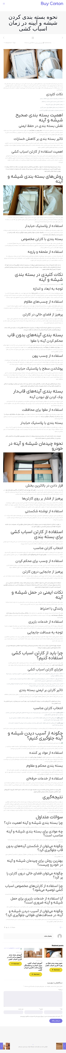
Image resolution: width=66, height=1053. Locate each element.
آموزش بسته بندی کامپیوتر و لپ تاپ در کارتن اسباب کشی (14, 957)
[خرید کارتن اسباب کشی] (52, 4)
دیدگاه (60, 990)
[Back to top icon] (33, 1044)
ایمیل (41, 1009)
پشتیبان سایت (38, 43)
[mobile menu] (3, 3)
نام (61, 1009)
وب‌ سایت (20, 1009)
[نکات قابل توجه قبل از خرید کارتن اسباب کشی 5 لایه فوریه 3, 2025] (64, 1046)
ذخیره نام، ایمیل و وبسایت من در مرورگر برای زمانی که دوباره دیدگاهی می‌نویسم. (40, 1016)
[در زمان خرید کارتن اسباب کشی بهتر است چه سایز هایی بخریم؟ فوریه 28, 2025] (1, 1046)
